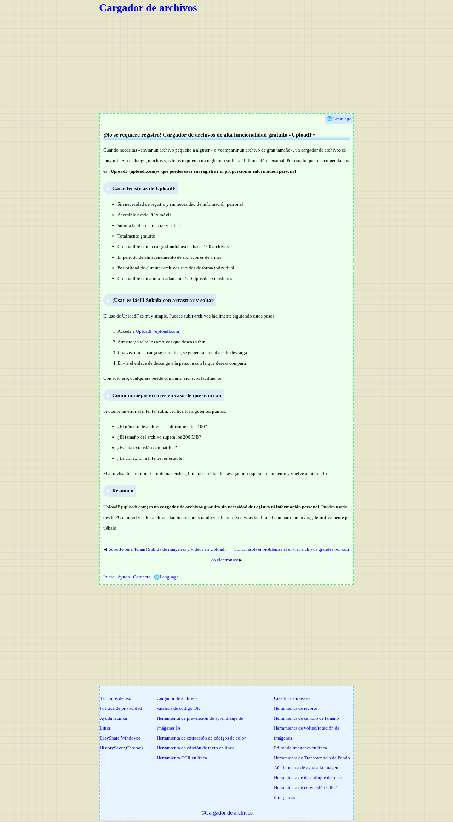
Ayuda (123, 577)
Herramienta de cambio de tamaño (306, 718)
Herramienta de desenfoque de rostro (309, 777)
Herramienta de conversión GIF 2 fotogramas (305, 792)
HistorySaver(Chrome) (121, 747)
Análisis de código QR (178, 708)
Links (105, 728)
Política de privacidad (121, 708)
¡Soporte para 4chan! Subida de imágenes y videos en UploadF (167, 549)
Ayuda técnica (113, 718)
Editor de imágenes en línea (300, 747)
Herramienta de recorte (295, 708)
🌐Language (166, 577)
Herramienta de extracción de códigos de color (201, 738)
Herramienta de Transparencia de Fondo (312, 757)
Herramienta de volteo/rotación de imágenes (306, 733)
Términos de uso (115, 698)
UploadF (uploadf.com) (158, 331)
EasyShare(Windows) (120, 738)
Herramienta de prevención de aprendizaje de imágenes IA (200, 723)
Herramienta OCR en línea (182, 757)
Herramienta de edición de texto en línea (195, 747)
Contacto (142, 577)
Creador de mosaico (293, 698)
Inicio (109, 577)
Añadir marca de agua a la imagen (306, 767)
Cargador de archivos (148, 7)
